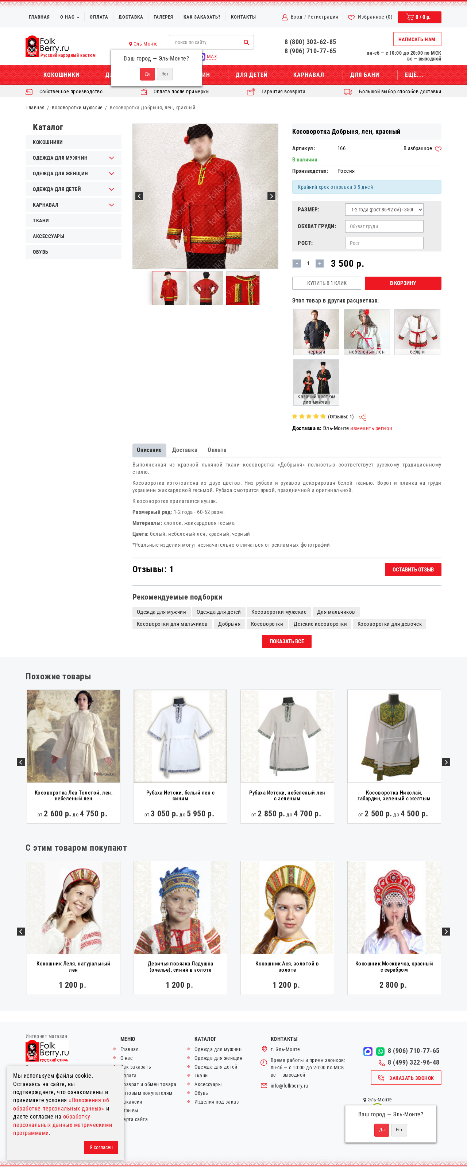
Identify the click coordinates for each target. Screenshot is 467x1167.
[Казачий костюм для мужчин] (316, 382)
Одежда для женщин (218, 1058)
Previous (20, 762)
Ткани (41, 220)
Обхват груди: (317, 226)
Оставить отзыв (413, 569)
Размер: (309, 209)
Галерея (163, 17)
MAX (211, 56)
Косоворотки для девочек (390, 624)
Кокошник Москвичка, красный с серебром (394, 966)
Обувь (41, 252)
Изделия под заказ (216, 1102)
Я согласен (101, 1147)
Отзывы (129, 1110)
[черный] (316, 332)
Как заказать (135, 1067)
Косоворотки (267, 624)
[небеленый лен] (366, 332)
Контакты (243, 17)
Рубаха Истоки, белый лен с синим (180, 795)
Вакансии (131, 1102)
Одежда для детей (219, 612)
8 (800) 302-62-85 (310, 42)
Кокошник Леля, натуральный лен (73, 966)
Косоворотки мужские (77, 107)
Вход (297, 17)
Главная (39, 17)
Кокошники (61, 74)
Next (446, 762)
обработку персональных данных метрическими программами (62, 1124)
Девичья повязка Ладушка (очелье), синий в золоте (180, 966)
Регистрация (323, 17)
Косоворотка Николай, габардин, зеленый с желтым (394, 795)
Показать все (287, 641)
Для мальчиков (336, 612)
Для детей (252, 74)
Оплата (99, 17)
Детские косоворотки (320, 624)
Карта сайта (134, 1119)
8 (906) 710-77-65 (310, 51)
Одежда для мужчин (161, 612)
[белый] (417, 332)
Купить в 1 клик (327, 283)
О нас (68, 17)
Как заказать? (202, 17)
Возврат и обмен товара (148, 1084)
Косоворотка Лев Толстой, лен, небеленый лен (73, 795)
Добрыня (229, 624)
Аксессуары (48, 236)
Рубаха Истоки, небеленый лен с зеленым (287, 795)
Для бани (364, 74)
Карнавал (308, 74)
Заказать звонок (411, 1078)
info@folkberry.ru (289, 1086)
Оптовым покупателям (146, 1093)
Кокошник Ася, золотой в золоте (287, 966)
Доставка (131, 17)
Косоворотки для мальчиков (172, 624)
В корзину (403, 283)
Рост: (305, 243)
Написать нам (417, 39)
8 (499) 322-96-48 (414, 1062)
